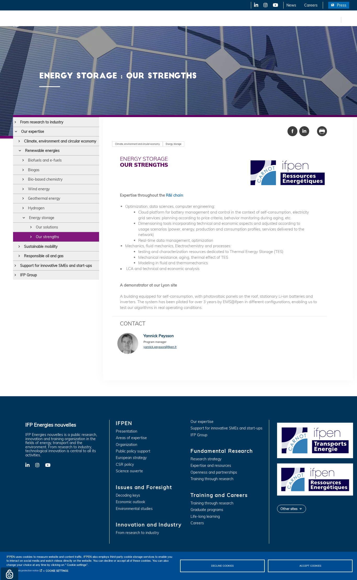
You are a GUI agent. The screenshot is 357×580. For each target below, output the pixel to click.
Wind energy (39, 189)
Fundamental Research (178, 20)
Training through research (212, 479)
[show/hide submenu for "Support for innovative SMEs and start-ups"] (15, 265)
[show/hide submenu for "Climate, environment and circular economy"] (19, 141)
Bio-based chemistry (45, 179)
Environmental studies (134, 509)
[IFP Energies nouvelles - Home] (25, 20)
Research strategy (206, 459)
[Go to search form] (346, 21)
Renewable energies (42, 150)
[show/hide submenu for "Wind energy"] (23, 189)
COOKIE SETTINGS (57, 570)
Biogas (33, 170)
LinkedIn (254, 5)
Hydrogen (36, 208)
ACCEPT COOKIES (310, 565)
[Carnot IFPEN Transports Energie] (315, 440)
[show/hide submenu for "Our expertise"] (16, 131)
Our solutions (47, 227)
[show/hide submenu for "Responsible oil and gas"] (19, 256)
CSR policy (125, 465)
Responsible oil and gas (44, 256)
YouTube (275, 5)
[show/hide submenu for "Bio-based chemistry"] (23, 179)
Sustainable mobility (40, 246)
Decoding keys (128, 495)
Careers (311, 5)
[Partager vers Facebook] (292, 131)
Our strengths (47, 236)
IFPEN (54, 20)
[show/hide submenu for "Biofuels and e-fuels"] (23, 160)
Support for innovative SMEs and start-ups (56, 265)
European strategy (131, 458)
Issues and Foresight (85, 20)
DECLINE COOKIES (222, 565)
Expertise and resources (211, 466)
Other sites (288, 509)
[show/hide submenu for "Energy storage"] (23, 218)
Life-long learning (205, 517)
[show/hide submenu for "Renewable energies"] (19, 150)
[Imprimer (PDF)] (322, 131)
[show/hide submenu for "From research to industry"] (15, 122)
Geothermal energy (44, 198)
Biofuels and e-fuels (45, 160)
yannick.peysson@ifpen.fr (160, 346)
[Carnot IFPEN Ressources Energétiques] (315, 479)
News (291, 5)
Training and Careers (224, 20)
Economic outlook (130, 502)
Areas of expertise (131, 438)
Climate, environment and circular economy (60, 141)
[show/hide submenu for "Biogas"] (23, 170)
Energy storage (41, 217)
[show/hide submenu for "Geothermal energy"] (23, 198)
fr (336, 19)
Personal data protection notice (23, 570)
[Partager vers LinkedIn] (304, 131)
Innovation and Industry (131, 20)
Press (341, 5)
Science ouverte (129, 471)
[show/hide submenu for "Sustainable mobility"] (19, 246)
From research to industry (41, 122)
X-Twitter (265, 5)
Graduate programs (207, 510)
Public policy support (133, 451)
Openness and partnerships (214, 472)
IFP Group (28, 275)
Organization (126, 445)
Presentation (126, 431)
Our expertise (32, 131)
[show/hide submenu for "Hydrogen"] (23, 208)
